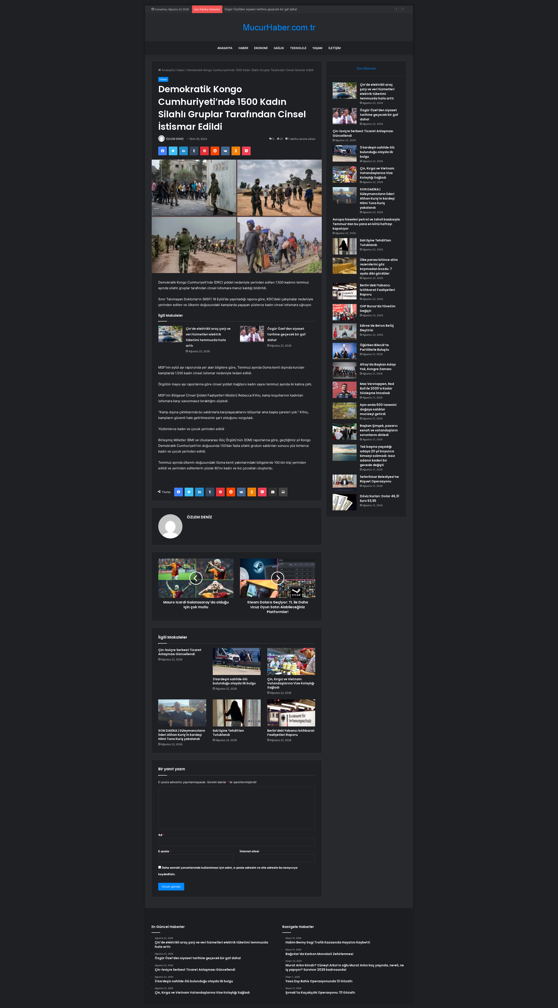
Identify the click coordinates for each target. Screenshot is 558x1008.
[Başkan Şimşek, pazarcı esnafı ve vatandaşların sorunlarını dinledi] (345, 432)
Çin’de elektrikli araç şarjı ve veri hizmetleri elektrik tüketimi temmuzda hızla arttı (377, 91)
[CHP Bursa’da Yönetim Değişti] (345, 312)
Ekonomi (261, 48)
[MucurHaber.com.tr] (279, 27)
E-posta (164, 851)
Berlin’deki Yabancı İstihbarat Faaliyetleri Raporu (291, 732)
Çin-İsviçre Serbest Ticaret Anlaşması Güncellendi (258, 9)
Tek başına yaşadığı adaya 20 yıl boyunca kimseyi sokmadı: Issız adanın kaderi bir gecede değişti (377, 455)
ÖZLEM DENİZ (175, 138)
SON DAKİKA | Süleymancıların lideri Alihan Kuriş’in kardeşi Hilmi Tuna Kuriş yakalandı (181, 734)
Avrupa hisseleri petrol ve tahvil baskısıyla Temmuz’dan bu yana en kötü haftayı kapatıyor (366, 224)
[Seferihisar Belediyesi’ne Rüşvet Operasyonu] (345, 483)
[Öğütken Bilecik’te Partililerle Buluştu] (345, 351)
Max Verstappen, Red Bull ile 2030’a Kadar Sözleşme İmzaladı (377, 388)
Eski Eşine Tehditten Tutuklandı (228, 732)
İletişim (334, 48)
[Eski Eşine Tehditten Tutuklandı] (237, 712)
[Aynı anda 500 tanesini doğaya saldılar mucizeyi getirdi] (345, 411)
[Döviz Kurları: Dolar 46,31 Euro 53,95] (345, 502)
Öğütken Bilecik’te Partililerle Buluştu (374, 347)
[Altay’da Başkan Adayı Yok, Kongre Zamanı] (345, 370)
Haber (243, 48)
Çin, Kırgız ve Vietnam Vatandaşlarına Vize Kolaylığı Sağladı (290, 683)
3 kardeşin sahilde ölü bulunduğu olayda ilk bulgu (234, 681)
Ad (161, 835)
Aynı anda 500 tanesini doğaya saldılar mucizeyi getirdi (378, 409)
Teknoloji (298, 48)
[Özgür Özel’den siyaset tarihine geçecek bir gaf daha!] (252, 334)
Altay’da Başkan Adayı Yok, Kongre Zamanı (378, 366)
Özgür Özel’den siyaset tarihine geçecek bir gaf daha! (286, 334)
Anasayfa (224, 48)
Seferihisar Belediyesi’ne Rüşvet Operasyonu (379, 479)
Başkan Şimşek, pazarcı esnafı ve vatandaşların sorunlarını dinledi (379, 430)
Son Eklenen (366, 68)
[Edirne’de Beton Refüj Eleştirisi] (345, 331)
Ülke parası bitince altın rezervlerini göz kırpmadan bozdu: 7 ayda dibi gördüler (379, 267)
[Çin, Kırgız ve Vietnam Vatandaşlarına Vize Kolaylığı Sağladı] (291, 661)
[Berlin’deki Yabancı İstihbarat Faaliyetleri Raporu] (291, 712)
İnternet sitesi (249, 851)
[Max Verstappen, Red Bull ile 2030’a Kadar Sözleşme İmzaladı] (345, 390)
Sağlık (279, 48)
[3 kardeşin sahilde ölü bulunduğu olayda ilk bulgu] (237, 661)
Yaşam (317, 48)
